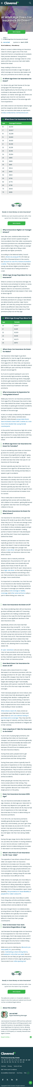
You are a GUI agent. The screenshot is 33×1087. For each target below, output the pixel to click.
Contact (3, 1066)
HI (12, 1060)
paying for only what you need (14, 954)
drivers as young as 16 (13, 257)
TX (18, 1062)
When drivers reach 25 (8, 711)
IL (14, 1060)
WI (23, 1062)
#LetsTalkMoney (6, 45)
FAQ (25, 1073)
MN (29, 1060)
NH (2, 1062)
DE (5, 1060)
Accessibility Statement (8, 1073)
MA (24, 1060)
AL (2, 1060)
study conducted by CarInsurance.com (15, 113)
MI (26, 1060)
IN (16, 1060)
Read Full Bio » (5, 1037)
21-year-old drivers (7, 650)
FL (7, 1060)
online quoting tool (20, 961)
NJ (5, 1062)
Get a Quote (16, 32)
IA (18, 1060)
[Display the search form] (30, 3)
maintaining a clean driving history (16, 952)
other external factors (18, 593)
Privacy (10, 1066)
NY (7, 1062)
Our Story (19, 1073)
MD (21, 1060)
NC (10, 1062)
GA (10, 1060)
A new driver (10, 550)
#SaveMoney (15, 45)
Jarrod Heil (6, 42)
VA (21, 1062)
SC (15, 1062)
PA (13, 1062)
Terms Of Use (18, 1066)
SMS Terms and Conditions (9, 1069)
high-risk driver (9, 570)
